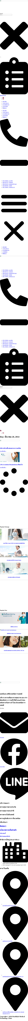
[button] (14, 149)
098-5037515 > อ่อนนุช (8, 182)
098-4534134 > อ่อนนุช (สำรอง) (10, 184)
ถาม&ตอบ (5, 251)
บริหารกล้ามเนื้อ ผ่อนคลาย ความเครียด (10, 448)
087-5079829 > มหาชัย (8, 180)
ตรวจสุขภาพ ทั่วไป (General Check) (14, 560)
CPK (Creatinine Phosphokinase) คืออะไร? (11, 464)
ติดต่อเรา (5, 108)
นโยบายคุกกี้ (3, 833)
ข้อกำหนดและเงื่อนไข (5, 836)
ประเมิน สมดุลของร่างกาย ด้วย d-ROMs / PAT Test (14, 650)
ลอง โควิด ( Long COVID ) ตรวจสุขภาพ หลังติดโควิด (14, 543)
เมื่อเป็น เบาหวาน (14, 626)
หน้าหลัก (5, 101)
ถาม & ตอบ (5, 106)
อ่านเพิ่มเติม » (3, 451)
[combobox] (6, 15)
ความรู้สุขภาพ (6, 104)
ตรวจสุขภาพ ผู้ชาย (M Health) (14, 577)
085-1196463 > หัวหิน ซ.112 (9, 187)
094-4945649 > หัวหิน (7, 185)
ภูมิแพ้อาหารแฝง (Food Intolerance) (14, 633)
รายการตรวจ (6, 103)
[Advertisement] (14, 510)
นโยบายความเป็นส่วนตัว (8, 830)
